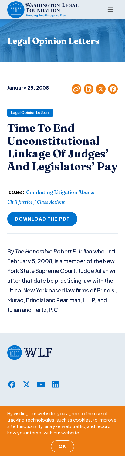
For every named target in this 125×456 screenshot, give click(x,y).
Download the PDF (42, 218)
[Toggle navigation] (110, 9)
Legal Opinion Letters (30, 112)
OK (62, 446)
